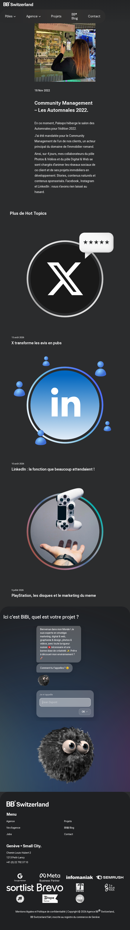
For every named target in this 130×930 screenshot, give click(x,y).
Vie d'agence (13, 827)
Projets (56, 16)
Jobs (9, 834)
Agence (32, 16)
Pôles (9, 16)
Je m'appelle (46, 694)
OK (85, 711)
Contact (94, 16)
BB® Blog (75, 16)
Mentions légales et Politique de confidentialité (41, 911)
